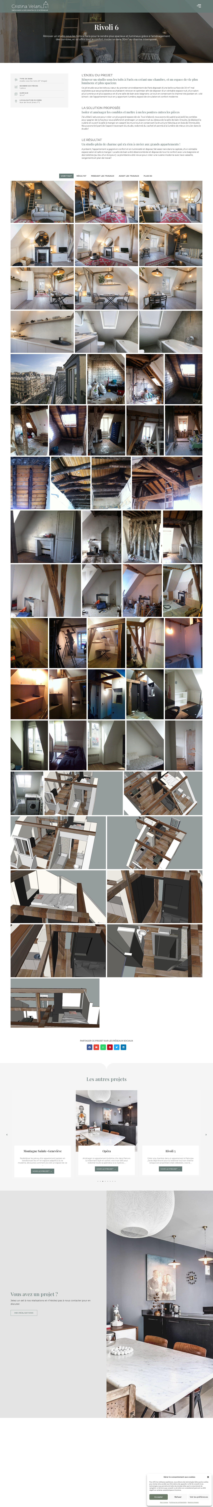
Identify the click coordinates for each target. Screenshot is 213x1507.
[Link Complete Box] (42, 1133)
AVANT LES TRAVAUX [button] (129, 176)
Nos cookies (164, 1502)
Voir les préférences (199, 1497)
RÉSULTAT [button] (81, 176)
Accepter (158, 1497)
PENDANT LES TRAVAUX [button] (102, 176)
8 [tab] (115, 1181)
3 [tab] (103, 1181)
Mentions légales (193, 1502)
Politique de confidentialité (177, 1502)
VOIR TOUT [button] (66, 176)
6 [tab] (110, 1181)
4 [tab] (105, 1181)
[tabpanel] (43, 1133)
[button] (208, 1477)
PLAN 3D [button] (148, 176)
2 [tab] (100, 1181)
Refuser (178, 1497)
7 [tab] (112, 1181)
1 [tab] (98, 1181)
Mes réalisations (23, 1501)
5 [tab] (107, 1181)
